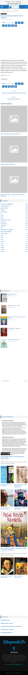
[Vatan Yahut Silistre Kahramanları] (20, 566)
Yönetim (2, 251)
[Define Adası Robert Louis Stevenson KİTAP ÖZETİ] (14, 437)
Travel (2, 245)
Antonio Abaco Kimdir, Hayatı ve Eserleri (6, 508)
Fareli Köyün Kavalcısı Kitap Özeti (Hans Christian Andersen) (14, 549)
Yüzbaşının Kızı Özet (12, 294)
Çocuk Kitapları (4, 212)
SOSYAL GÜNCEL (4, 233)
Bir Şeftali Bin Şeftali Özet (14, 339)
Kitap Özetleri (18, 1)
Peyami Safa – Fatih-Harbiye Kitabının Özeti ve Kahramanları (20, 486)
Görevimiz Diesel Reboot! (14, 99)
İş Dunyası (3, 221)
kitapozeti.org (7, 75)
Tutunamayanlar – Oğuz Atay (14, 328)
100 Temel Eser (8, 1)
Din (1, 214)
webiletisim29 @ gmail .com (17, 664)
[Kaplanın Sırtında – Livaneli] (4, 309)
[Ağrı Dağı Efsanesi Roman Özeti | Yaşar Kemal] (4, 320)
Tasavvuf (3, 241)
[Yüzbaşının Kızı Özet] (4, 298)
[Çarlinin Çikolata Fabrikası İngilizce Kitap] (20, 497)
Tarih (2, 239)
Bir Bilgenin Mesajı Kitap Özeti (8, 164)
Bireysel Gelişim (4, 208)
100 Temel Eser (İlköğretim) (7, 204)
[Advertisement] (14, 44)
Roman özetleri (3, 13)
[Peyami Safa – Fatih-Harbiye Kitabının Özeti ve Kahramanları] (20, 474)
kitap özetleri (4, 79)
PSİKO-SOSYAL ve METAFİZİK (7, 229)
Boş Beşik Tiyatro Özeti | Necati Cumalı (6, 485)
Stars (2, 237)
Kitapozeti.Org (14, 644)
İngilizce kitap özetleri (6, 219)
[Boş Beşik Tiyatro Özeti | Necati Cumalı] (7, 474)
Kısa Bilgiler (3, 225)
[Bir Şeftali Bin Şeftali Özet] (4, 343)
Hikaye (2, 217)
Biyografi (3, 210)
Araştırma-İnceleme (5, 206)
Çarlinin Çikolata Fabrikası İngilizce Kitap (20, 508)
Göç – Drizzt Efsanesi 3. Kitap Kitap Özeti (10, 134)
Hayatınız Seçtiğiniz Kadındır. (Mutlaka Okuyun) (14, 93)
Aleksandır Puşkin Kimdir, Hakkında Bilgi (6, 577)
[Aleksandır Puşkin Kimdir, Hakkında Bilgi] (7, 566)
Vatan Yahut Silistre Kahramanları (18, 577)
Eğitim (2, 215)
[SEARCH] (25, 381)
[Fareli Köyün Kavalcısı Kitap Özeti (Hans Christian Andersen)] (14, 529)
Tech (2, 243)
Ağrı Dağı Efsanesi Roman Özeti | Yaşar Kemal (11, 626)
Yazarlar (13, 1)
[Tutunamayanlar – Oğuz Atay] (4, 332)
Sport (2, 235)
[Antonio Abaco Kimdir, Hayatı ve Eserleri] (7, 497)
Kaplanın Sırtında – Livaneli (14, 305)
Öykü (2, 227)
